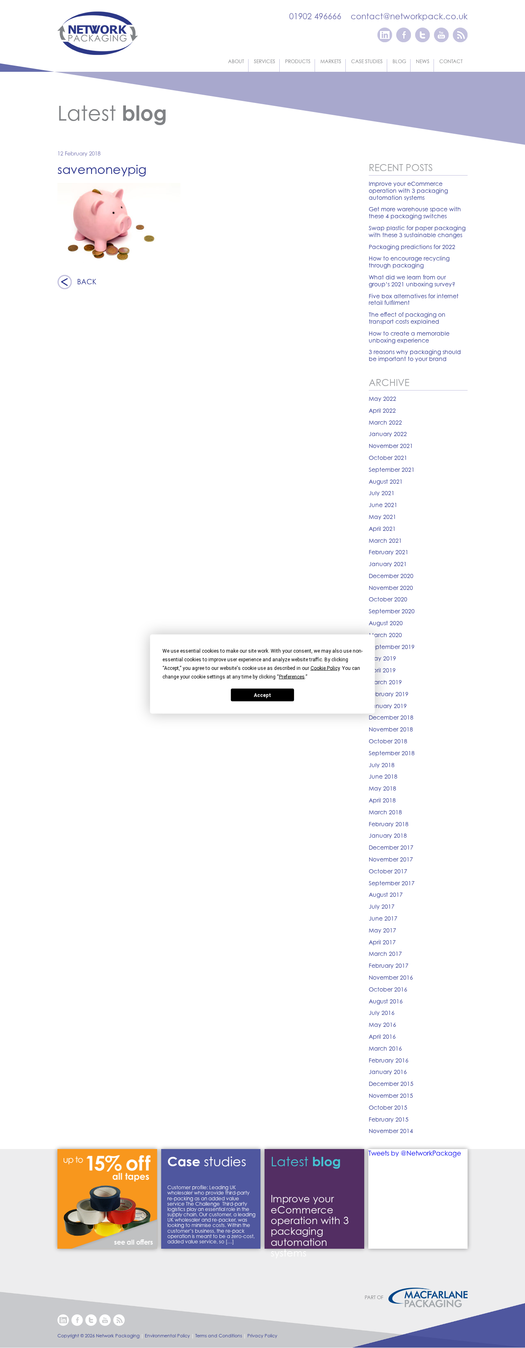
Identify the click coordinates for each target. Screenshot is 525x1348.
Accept (262, 695)
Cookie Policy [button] (325, 668)
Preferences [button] (292, 677)
